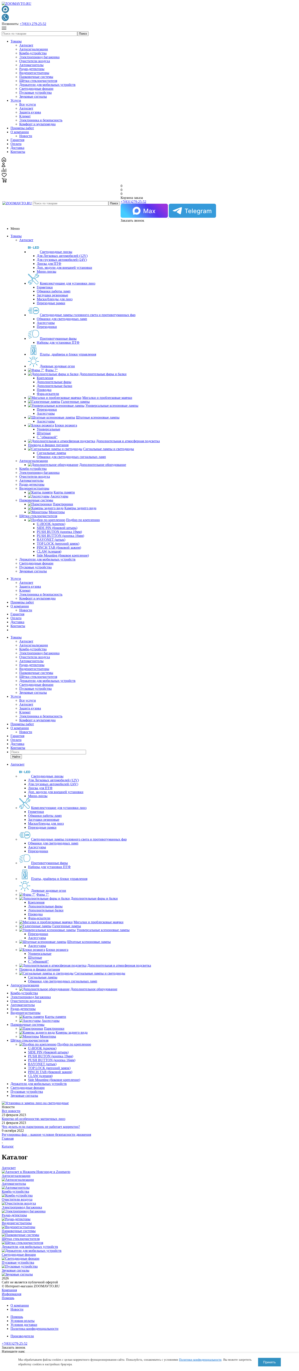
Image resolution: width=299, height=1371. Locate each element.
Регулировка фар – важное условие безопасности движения (46, 1134)
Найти (16, 756)
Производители (22, 1336)
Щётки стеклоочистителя (38, 81)
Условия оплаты (23, 1321)
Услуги (16, 100)
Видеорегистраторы (34, 73)
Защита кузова (30, 112)
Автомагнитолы (31, 65)
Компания (9, 1290)
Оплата (16, 144)
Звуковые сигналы (33, 96)
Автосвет (26, 45)
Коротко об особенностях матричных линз (33, 1119)
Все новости (11, 1111)
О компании (20, 132)
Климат (25, 116)
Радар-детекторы (31, 69)
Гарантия (17, 140)
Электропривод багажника (39, 57)
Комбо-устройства (33, 53)
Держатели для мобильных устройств (47, 85)
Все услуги (27, 104)
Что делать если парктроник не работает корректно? (41, 1127)
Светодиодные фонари (36, 88)
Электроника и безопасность (40, 120)
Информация (11, 1294)
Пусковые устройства (35, 92)
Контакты (18, 152)
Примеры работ (22, 128)
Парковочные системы (36, 77)
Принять (269, 1362)
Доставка (17, 148)
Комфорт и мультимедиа (37, 124)
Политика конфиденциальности (34, 1328)
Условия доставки (24, 1325)
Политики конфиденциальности (200, 1359)
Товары (16, 41)
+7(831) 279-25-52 (33, 24)
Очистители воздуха (34, 61)
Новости (25, 136)
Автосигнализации (33, 49)
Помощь (8, 1298)
